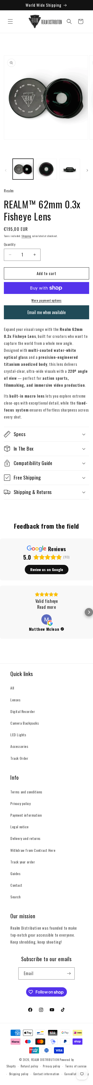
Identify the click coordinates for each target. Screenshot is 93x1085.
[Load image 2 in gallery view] (46, 169)
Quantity (9, 244)
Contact (16, 885)
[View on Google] (46, 619)
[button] (10, 21)
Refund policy (29, 1066)
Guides (15, 873)
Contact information (46, 1074)
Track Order (19, 758)
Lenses (15, 699)
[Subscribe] (68, 973)
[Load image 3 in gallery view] (69, 169)
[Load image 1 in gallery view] (23, 169)
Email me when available (46, 312)
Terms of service (76, 1066)
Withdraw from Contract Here (32, 850)
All (12, 688)
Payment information (26, 815)
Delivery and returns (25, 838)
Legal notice (19, 826)
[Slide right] (87, 170)
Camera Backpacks (24, 723)
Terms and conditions (26, 791)
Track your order (22, 861)
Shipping (26, 236)
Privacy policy (20, 803)
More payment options (46, 300)
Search (15, 896)
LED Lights (18, 734)
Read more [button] (46, 607)
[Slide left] (5, 170)
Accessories (19, 746)
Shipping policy (19, 1074)
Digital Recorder (22, 711)
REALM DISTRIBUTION (45, 1060)
